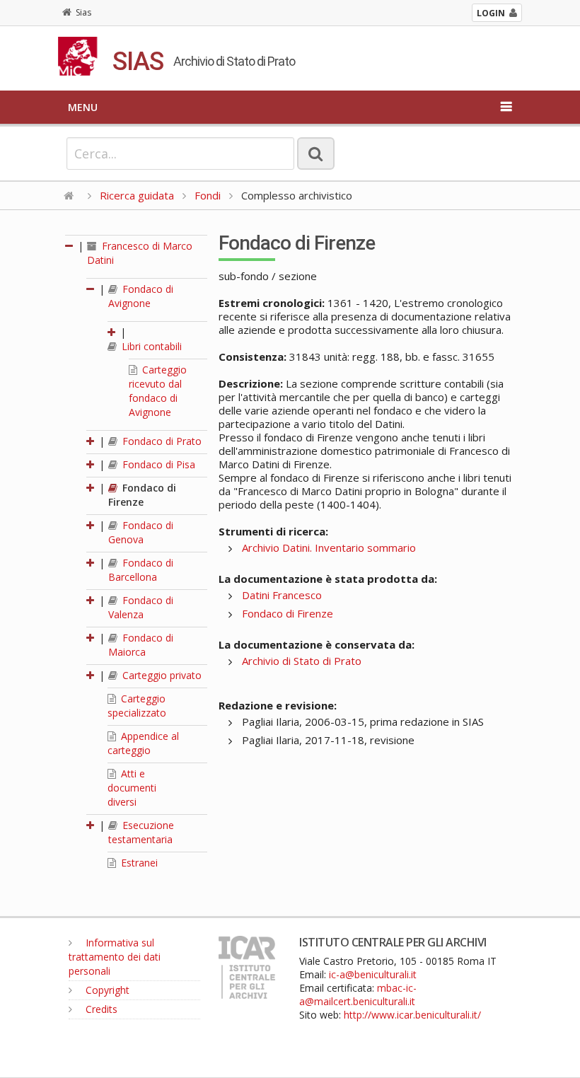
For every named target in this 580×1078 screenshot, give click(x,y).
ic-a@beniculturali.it (373, 974)
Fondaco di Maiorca (140, 645)
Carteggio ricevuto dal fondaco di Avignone (158, 391)
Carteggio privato (161, 675)
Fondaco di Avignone (140, 296)
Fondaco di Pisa (157, 464)
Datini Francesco (282, 595)
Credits (100, 1009)
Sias (83, 12)
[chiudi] (91, 289)
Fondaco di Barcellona (140, 570)
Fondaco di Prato (161, 441)
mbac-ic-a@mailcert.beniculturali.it (358, 994)
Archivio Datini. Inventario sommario (329, 547)
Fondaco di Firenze (142, 495)
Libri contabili (150, 346)
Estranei (138, 862)
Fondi (208, 195)
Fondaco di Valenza (140, 607)
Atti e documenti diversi (132, 787)
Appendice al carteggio (143, 743)
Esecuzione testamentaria (141, 832)
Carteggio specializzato (137, 705)
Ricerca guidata (137, 195)
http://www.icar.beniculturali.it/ (412, 1014)
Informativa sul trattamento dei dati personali (115, 957)
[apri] (112, 332)
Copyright (106, 990)
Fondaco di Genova (140, 532)
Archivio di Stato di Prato (301, 661)
